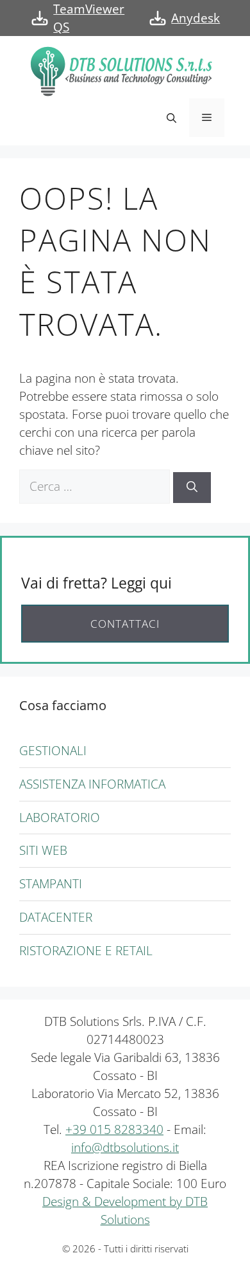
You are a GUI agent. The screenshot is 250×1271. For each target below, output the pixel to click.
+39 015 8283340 (114, 1129)
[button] (171, 117)
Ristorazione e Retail (86, 950)
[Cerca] (192, 487)
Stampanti (50, 883)
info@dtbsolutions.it (125, 1147)
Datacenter (55, 917)
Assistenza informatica (92, 784)
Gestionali (53, 750)
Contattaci (125, 623)
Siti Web (43, 850)
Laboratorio (59, 817)
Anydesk (195, 18)
